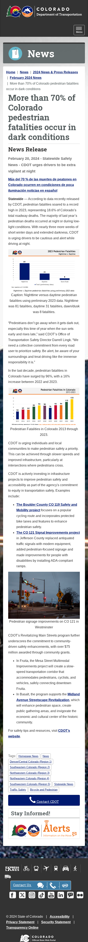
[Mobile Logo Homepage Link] (44, 11)
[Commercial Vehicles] (8, 877)
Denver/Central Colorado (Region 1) (31, 761)
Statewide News (63, 784)
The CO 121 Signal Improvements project (48, 532)
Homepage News (28, 756)
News (24, 72)
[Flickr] (80, 895)
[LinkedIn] (61, 895)
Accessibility (60, 916)
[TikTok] (41, 895)
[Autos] (66, 868)
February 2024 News (26, 77)
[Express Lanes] (12, 868)
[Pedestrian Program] (76, 868)
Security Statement (56, 922)
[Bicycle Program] (26, 868)
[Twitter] (22, 895)
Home (10, 72)
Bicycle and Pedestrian (44, 789)
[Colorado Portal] (38, 937)
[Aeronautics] (46, 868)
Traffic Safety (18, 789)
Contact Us (22, 885)
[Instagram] (32, 895)
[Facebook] (13, 895)
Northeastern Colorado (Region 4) (29, 778)
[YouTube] (51, 895)
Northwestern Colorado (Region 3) (30, 772)
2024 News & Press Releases (55, 72)
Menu (80, 30)
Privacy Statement (20, 922)
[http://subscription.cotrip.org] (44, 828)
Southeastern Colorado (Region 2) (30, 767)
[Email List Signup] (70, 895)
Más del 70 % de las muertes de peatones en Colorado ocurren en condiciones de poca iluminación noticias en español (42, 185)
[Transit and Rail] (36, 868)
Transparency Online (22, 927)
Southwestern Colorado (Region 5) (30, 784)
